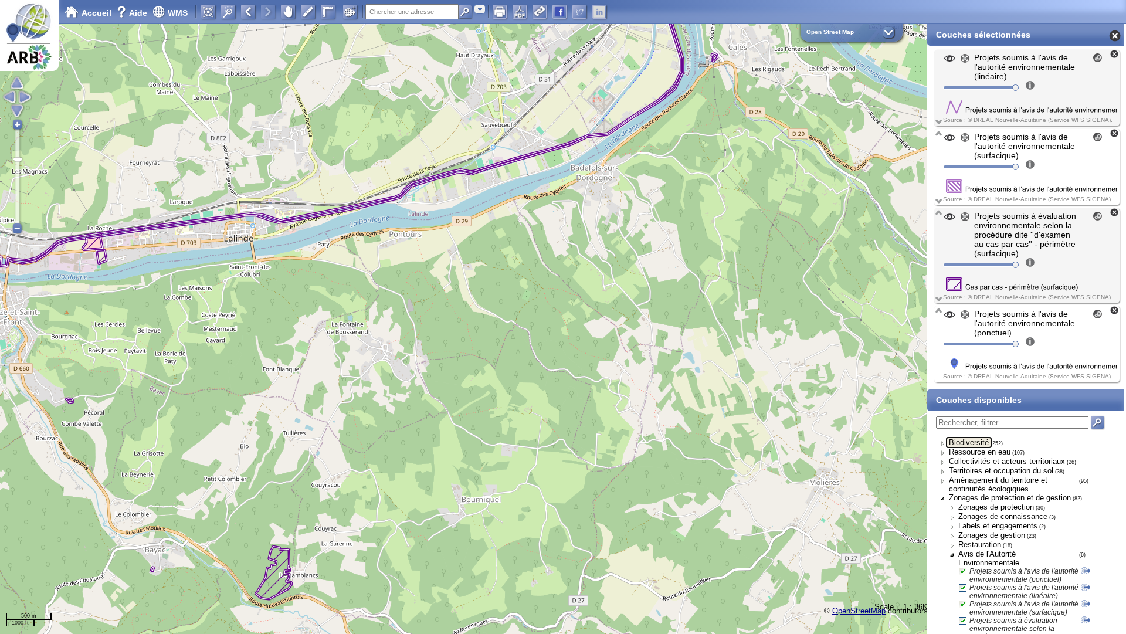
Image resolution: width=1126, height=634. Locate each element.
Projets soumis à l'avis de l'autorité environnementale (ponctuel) (1023, 575)
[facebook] (559, 12)
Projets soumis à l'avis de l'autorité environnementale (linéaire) (1023, 592)
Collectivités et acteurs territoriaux (1007, 461)
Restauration (979, 544)
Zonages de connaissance (1002, 516)
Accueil (96, 13)
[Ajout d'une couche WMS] (350, 12)
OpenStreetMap (859, 610)
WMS (178, 13)
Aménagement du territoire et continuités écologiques (998, 484)
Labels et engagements (997, 525)
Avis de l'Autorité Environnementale (988, 558)
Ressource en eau (979, 451)
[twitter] (579, 12)
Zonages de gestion (991, 535)
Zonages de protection (996, 507)
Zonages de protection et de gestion (1010, 497)
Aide (133, 13)
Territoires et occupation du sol (1001, 470)
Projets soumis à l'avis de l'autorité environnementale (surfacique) (1023, 608)
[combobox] (480, 9)
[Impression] (500, 12)
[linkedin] (599, 12)
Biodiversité (969, 442)
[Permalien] (540, 12)
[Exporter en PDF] (520, 12)
